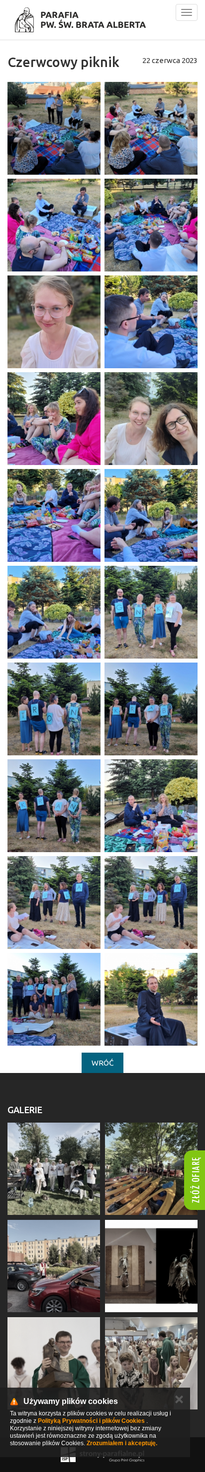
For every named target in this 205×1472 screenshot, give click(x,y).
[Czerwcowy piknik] (54, 128)
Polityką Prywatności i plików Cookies (91, 1420)
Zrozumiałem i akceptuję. (122, 1443)
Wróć (102, 1063)
